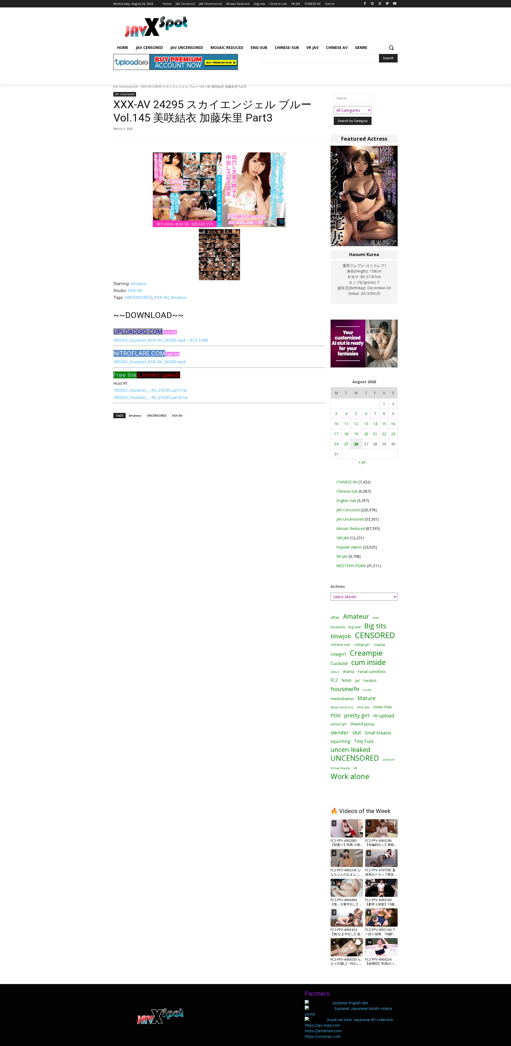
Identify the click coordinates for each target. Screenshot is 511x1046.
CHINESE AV (346, 481)
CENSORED (375, 635)
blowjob (341, 636)
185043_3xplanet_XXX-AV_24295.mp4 (149, 361)
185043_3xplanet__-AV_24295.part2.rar (150, 397)
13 (366, 423)
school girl (339, 724)
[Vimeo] (387, 4)
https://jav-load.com (322, 1025)
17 (336, 433)
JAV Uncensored (125, 86)
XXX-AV (135, 290)
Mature (366, 698)
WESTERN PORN (351, 565)
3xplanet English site (350, 1003)
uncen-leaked (350, 749)
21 (375, 433)
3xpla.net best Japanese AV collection (360, 1019)
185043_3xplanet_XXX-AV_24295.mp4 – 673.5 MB (160, 340)
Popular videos (349, 547)
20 (366, 433)
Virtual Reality (340, 768)
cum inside (368, 662)
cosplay (379, 644)
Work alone (350, 776)
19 (356, 433)
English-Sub (346, 500)
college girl (362, 644)
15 (384, 423)
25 (346, 443)
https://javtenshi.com (323, 1030)
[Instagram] (372, 4)
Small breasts (378, 733)
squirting (340, 741)
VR (355, 768)
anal (376, 618)
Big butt (355, 627)
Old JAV (342, 537)
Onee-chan (382, 706)
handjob (370, 680)
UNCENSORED (138, 297)
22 (384, 433)
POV (335, 715)
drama (348, 671)
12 (356, 423)
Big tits (375, 626)
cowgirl (338, 654)
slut (356, 732)
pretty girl (356, 715)
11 (346, 423)
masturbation (342, 698)
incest (367, 690)
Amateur (139, 283)
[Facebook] (365, 4)
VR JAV (342, 556)
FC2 (334, 680)
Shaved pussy (362, 723)
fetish (346, 680)
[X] (380, 4)
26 (356, 443)
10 (336, 423)
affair (335, 617)
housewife (345, 689)
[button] (391, 47)
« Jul (361, 462)
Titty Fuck (364, 741)
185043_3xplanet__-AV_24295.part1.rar (150, 390)
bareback (338, 627)
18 (346, 433)
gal (357, 680)
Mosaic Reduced (350, 528)
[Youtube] (395, 4)
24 (336, 443)
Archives (338, 586)
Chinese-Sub (347, 491)
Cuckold (339, 663)
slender (340, 732)
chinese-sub (340, 644)
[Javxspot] (156, 27)
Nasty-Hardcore (342, 707)
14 (375, 423)
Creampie (366, 653)
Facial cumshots (372, 671)
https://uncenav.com (323, 1036)
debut (335, 672)
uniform (389, 760)
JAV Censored (348, 509)
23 (393, 433)
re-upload (383, 715)
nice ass (363, 707)
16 (393, 423)
